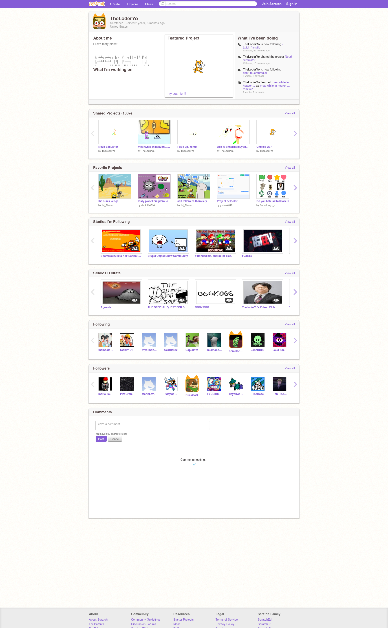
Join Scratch (272, 3)
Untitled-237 (264, 147)
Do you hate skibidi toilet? (272, 201)
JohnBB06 (257, 350)
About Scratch (98, 619)
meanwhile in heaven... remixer (266, 87)
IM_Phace (107, 205)
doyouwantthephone (236, 394)
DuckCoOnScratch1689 (193, 395)
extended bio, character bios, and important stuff (215, 256)
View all (290, 113)
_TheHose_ (258, 394)
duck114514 (148, 205)
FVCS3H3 (213, 394)
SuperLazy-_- (267, 205)
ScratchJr (264, 624)
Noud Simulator (108, 147)
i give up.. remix (187, 147)
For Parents (96, 624)
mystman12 (149, 350)
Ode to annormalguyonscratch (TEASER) (233, 147)
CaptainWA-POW (193, 350)
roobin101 (126, 350)
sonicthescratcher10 (236, 351)
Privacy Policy (225, 624)
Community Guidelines (146, 619)
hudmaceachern (214, 350)
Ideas (149, 4)
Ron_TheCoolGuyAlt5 (280, 394)
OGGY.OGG (202, 307)
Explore (132, 4)
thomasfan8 (105, 350)
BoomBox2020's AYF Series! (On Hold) (121, 256)
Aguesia (106, 307)
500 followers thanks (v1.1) (193, 201)
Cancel (114, 439)
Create (115, 4)
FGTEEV (247, 256)
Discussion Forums (143, 624)
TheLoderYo (108, 150)
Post (101, 439)
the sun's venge (108, 201)
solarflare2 (171, 350)
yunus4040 (226, 205)
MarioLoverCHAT (149, 394)
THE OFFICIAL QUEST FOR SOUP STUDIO (168, 307)
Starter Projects (183, 619)
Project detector (227, 201)
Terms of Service (227, 619)
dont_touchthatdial (255, 73)
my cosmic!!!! (177, 93)
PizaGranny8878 (127, 394)
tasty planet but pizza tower (154, 201)
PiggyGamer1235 (171, 394)
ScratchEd (264, 619)
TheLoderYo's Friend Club (258, 307)
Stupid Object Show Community (168, 256)
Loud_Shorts (280, 350)
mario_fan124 (105, 394)
